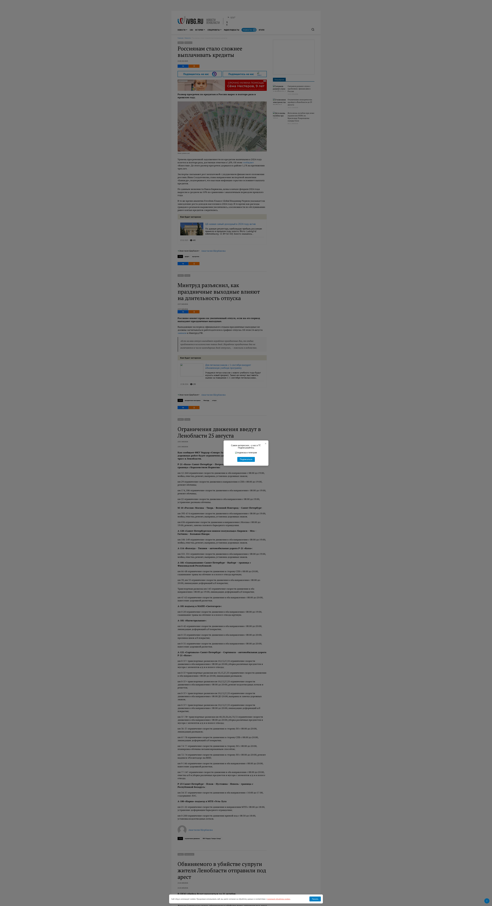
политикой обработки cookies (278, 899)
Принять (315, 899)
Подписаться (246, 459)
